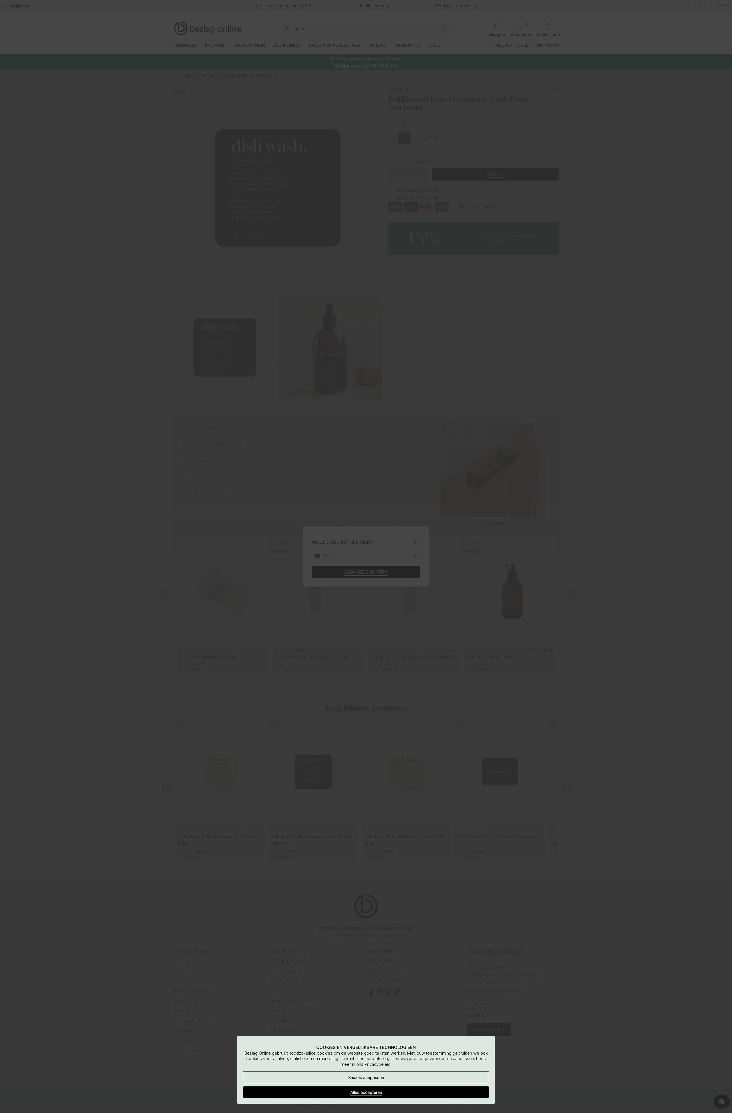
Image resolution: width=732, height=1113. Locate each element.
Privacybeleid (378, 1064)
